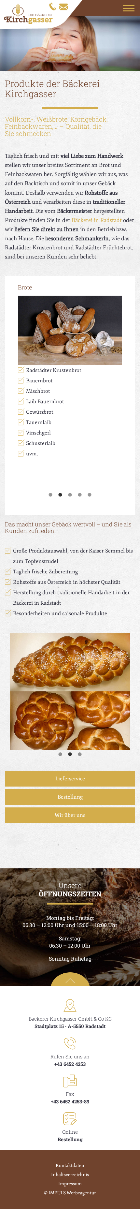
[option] (70, 370)
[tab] (50, 493)
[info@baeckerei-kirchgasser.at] (63, 6)
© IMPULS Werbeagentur (70, 1193)
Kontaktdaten (70, 1165)
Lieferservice (70, 778)
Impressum (70, 1184)
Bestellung (70, 797)
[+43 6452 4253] (52, 6)
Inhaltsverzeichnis (70, 1174)
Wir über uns (70, 815)
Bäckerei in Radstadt (97, 220)
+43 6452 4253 (70, 1064)
